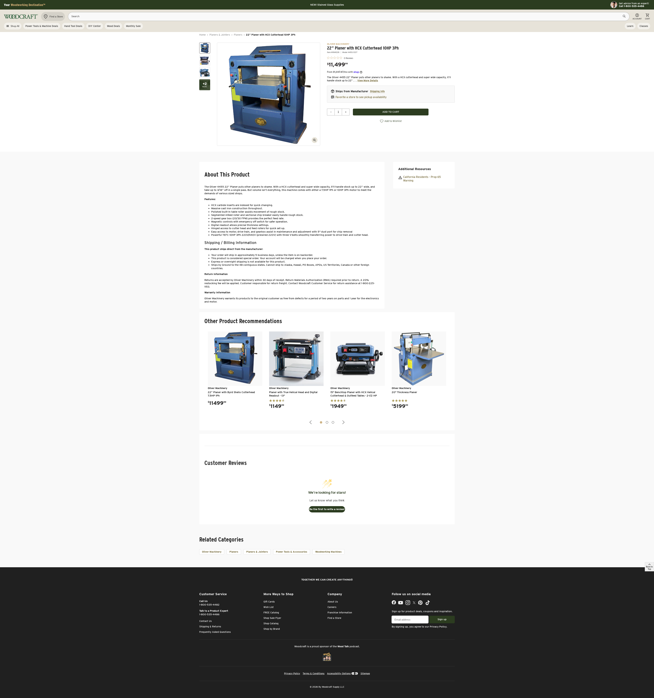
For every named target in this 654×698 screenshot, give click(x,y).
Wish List (268, 607)
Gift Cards (269, 601)
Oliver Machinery (211, 551)
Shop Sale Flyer (272, 618)
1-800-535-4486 (209, 614)
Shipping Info (377, 91)
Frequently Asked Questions (215, 632)
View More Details (367, 80)
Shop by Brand (271, 629)
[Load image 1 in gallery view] (204, 48)
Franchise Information (340, 612)
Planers (238, 34)
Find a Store (334, 618)
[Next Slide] (343, 422)
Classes (644, 26)
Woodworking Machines (328, 551)
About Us (333, 601)
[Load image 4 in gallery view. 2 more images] (204, 84)
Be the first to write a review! (327, 509)
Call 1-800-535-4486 (631, 6)
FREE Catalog (271, 612)
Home (202, 34)
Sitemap (365, 673)
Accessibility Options (339, 673)
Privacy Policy (438, 626)
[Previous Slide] (311, 422)
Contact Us (205, 621)
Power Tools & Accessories (291, 551)
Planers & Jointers (219, 34)
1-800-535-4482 (209, 604)
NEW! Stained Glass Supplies (327, 4)
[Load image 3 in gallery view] (204, 72)
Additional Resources (414, 169)
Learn (630, 26)
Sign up (442, 619)
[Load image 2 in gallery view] (204, 60)
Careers (332, 607)
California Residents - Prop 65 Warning (422, 179)
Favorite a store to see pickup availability (361, 97)
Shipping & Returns (210, 626)
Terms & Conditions (313, 673)
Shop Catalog (270, 623)
